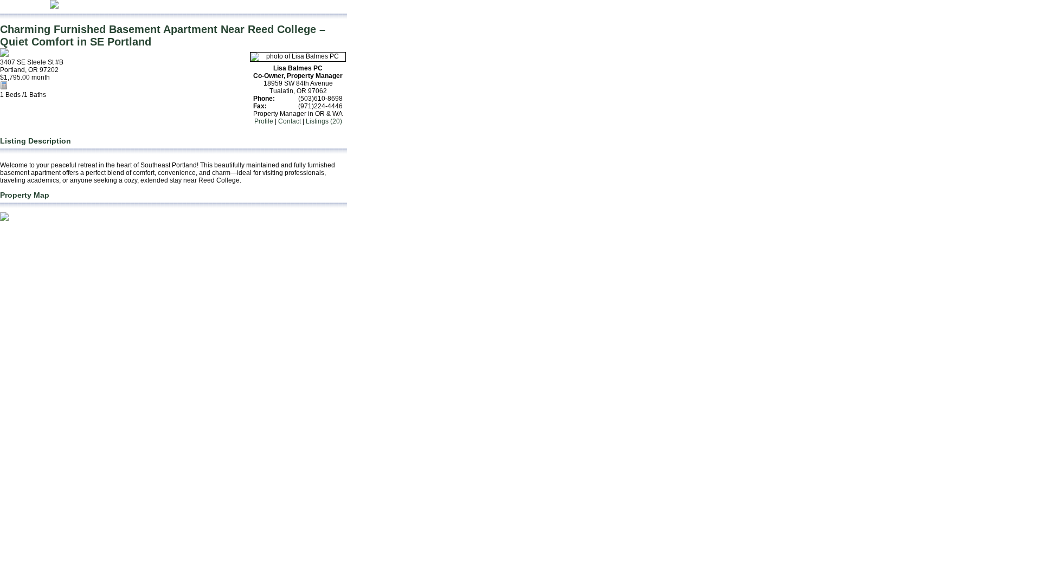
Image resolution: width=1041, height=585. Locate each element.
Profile (263, 121)
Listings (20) (324, 121)
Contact (289, 121)
